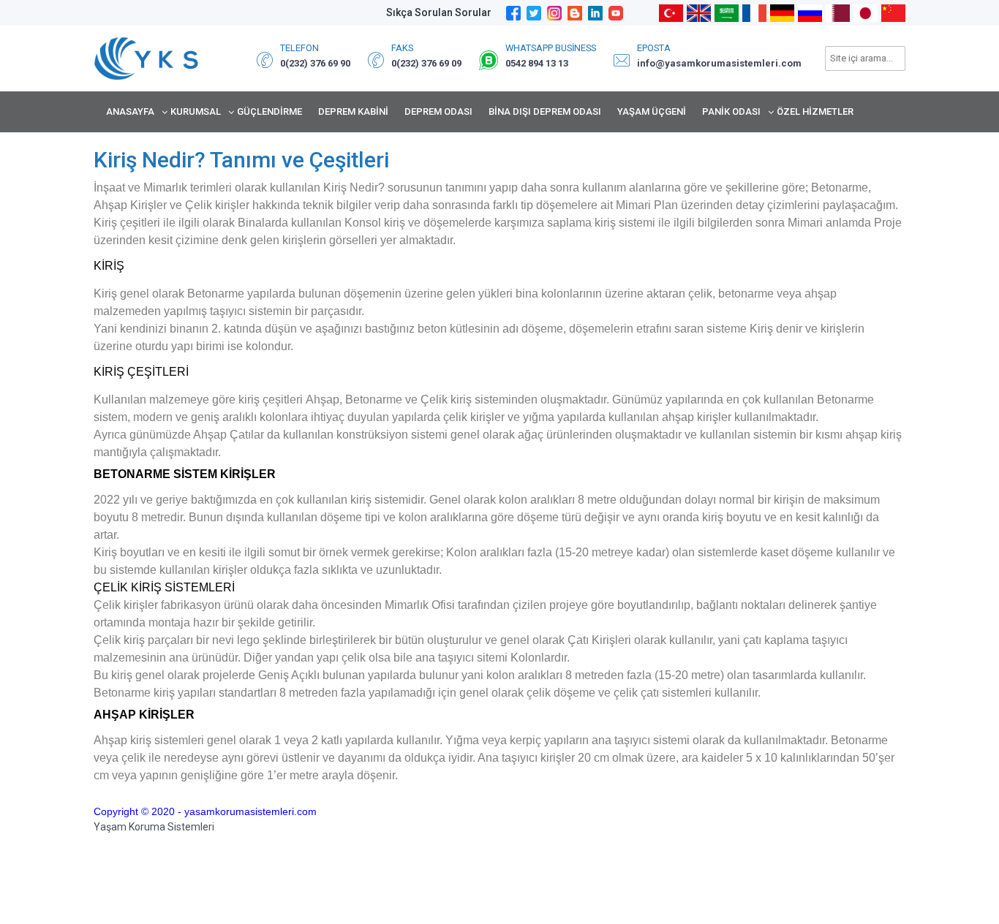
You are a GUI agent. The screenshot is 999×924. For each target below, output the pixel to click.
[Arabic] (727, 12)
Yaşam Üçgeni (651, 111)
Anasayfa (130, 111)
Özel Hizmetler (815, 111)
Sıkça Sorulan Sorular (438, 12)
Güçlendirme (269, 111)
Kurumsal (195, 111)
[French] (754, 12)
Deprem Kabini (353, 111)
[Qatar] (838, 12)
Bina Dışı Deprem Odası (545, 111)
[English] (699, 12)
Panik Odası (731, 111)
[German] (782, 12)
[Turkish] (671, 12)
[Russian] (810, 12)
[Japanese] (865, 12)
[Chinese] (893, 12)
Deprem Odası (438, 111)
